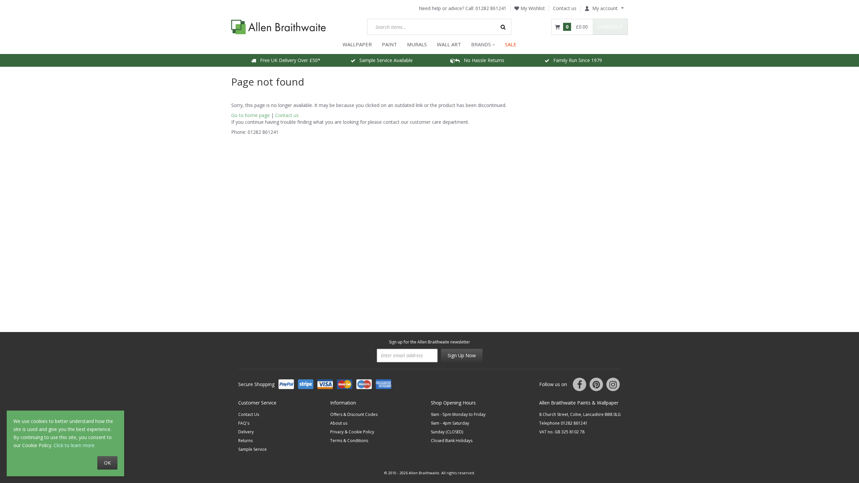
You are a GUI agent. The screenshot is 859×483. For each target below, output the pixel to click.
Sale (510, 44)
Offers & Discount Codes (353, 414)
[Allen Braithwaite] (278, 27)
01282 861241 (490, 8)
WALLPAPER (357, 44)
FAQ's (243, 423)
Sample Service (252, 449)
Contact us (564, 8)
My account (605, 8)
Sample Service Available (384, 60)
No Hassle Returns (482, 60)
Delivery (246, 432)
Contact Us (248, 414)
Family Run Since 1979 (575, 60)
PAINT (389, 44)
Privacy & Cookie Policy (352, 432)
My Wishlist (532, 8)
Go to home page (250, 115)
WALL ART (449, 44)
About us (338, 423)
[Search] (503, 27)
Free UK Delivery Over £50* (288, 60)
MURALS (417, 44)
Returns (245, 440)
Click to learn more (74, 445)
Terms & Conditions (349, 440)
